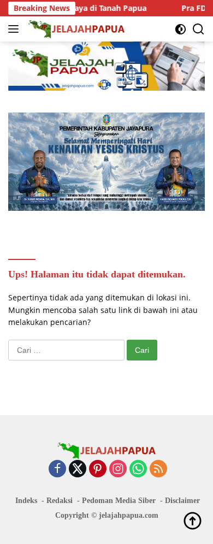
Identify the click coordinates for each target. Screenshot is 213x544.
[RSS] (158, 469)
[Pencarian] (198, 29)
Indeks (26, 500)
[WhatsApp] (138, 469)
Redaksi (59, 500)
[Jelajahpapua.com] (75, 29)
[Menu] (15, 29)
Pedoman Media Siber (119, 500)
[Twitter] (77, 469)
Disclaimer (182, 500)
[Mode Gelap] (180, 29)
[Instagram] (118, 469)
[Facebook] (57, 469)
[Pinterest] (97, 469)
